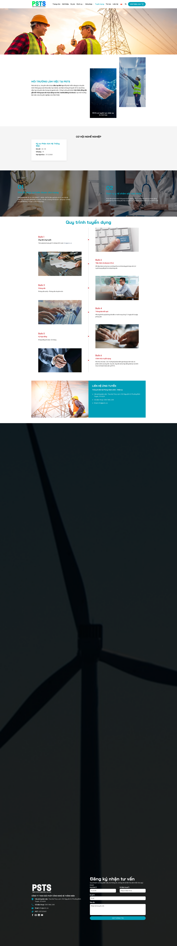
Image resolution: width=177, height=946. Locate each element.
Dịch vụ (79, 4)
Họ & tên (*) (93, 887)
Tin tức (108, 4)
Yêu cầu (92, 902)
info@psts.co (68, 243)
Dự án (73, 4)
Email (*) (92, 895)
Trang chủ (56, 4)
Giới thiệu (65, 4)
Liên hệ (115, 4)
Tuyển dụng (99, 4)
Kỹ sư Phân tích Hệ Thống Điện (48, 144)
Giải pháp (88, 4)
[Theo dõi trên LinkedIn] (39, 915)
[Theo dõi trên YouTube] (42, 915)
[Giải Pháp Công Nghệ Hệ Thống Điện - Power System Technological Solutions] (40, 4)
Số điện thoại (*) (124, 887)
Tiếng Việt (121, 4)
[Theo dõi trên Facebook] (32, 915)
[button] (125, 4)
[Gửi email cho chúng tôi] (35, 915)
